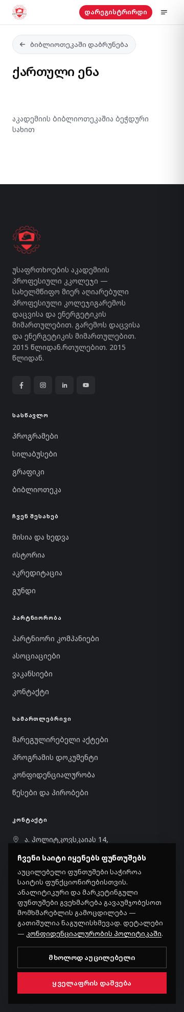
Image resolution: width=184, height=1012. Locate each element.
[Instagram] (43, 385)
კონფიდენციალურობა (53, 774)
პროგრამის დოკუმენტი (55, 757)
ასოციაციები (36, 656)
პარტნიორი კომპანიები (55, 638)
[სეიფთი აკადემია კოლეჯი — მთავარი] (19, 12)
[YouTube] (86, 385)
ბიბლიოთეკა (36, 489)
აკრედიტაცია (37, 572)
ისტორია (28, 555)
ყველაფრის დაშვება (91, 983)
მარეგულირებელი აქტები (60, 739)
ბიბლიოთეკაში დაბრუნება (79, 44)
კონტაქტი (30, 691)
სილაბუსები (34, 454)
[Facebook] (21, 385)
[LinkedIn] (64, 385)
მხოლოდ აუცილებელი (92, 957)
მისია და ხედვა (40, 537)
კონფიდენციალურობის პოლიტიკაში (94, 933)
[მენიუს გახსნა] (164, 12)
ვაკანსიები (32, 673)
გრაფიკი (28, 471)
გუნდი (24, 590)
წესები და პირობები (50, 792)
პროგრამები (35, 436)
